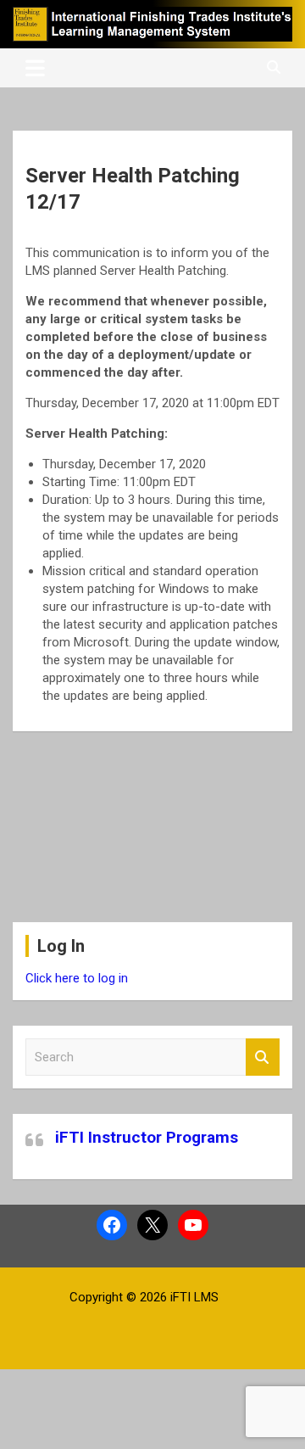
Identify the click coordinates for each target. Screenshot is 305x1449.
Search (263, 1057)
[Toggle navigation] (35, 67)
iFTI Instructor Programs (146, 1137)
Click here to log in (76, 978)
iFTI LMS (194, 1297)
